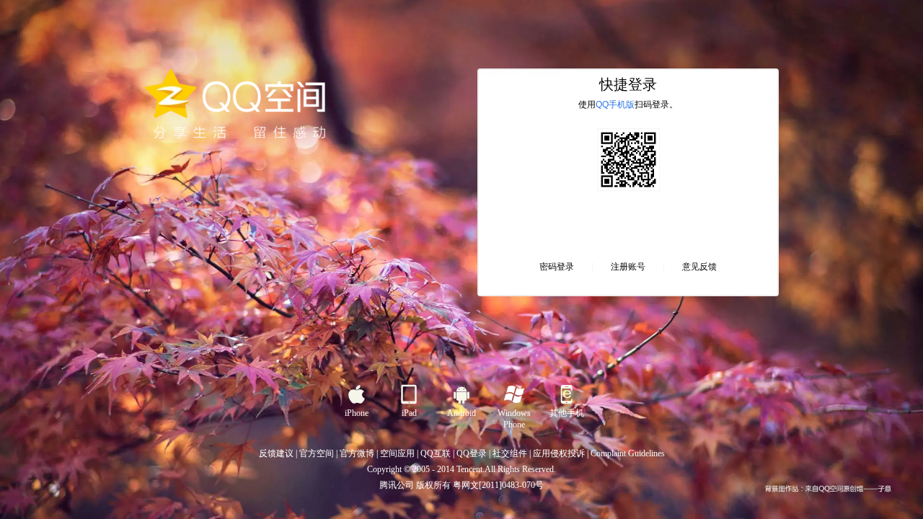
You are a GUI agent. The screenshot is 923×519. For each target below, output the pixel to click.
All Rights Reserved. (520, 469)
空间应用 (397, 453)
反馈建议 (276, 453)
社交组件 (510, 453)
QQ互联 (435, 453)
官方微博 (357, 453)
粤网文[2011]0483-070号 (498, 485)
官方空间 (316, 453)
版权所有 (433, 485)
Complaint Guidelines (628, 453)
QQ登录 (471, 453)
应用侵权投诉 (559, 453)
